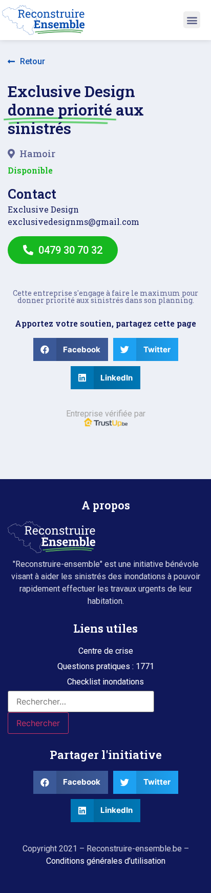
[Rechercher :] (81, 701)
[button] (191, 19)
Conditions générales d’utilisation (105, 861)
